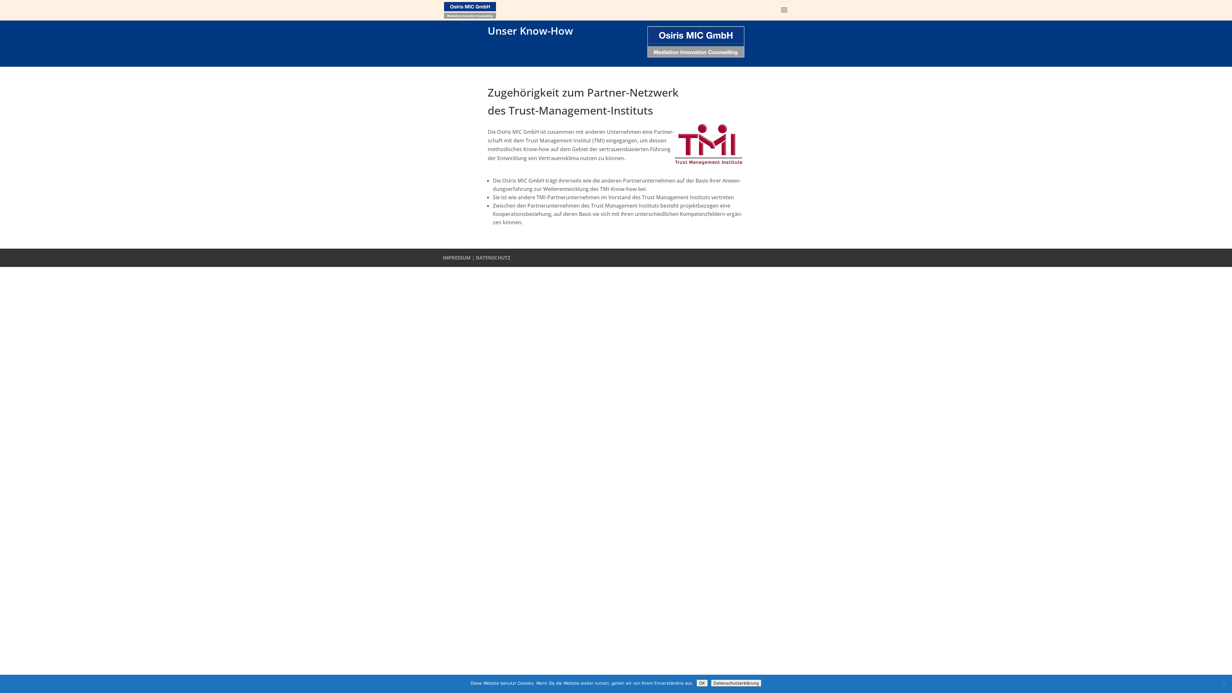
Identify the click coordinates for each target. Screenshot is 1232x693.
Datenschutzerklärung (736, 683)
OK (702, 683)
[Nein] (1224, 684)
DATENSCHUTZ (493, 257)
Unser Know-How (530, 31)
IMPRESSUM (457, 257)
